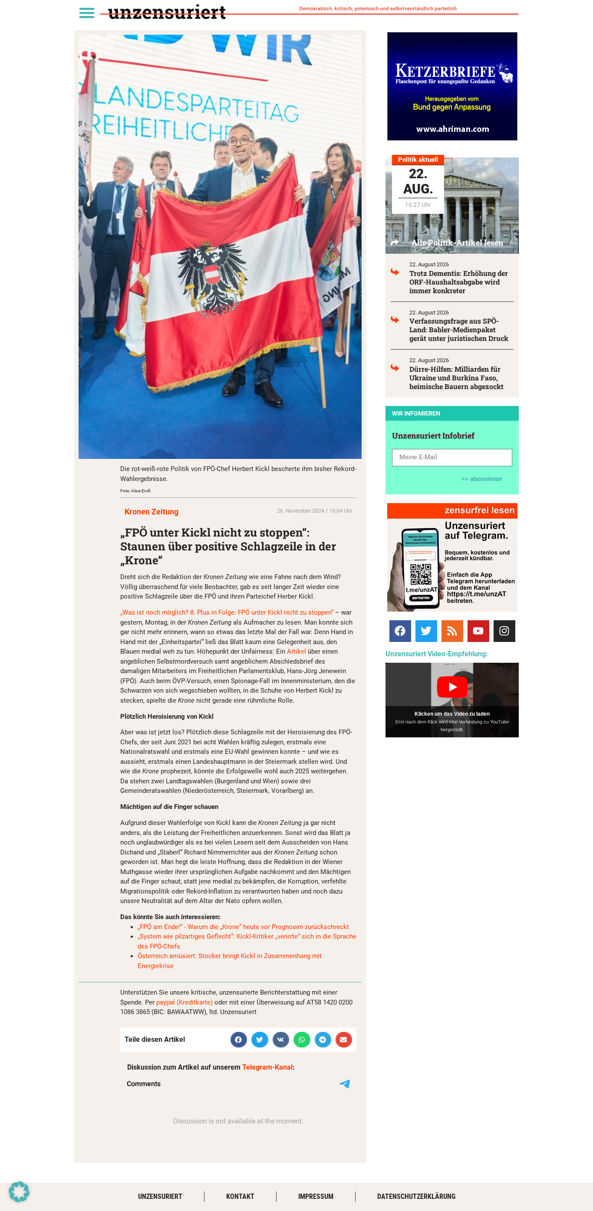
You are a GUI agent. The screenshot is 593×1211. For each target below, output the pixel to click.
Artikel (297, 651)
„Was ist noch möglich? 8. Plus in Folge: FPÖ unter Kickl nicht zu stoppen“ (226, 612)
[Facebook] (400, 631)
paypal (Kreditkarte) (184, 1002)
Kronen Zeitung (151, 511)
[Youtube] (478, 631)
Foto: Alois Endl (135, 490)
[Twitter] (426, 631)
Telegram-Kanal (267, 1067)
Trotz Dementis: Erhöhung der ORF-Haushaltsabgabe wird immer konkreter (458, 281)
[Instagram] (504, 631)
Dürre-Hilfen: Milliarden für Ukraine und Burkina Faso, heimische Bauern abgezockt (456, 377)
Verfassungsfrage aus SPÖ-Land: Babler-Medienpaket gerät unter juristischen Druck (458, 329)
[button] (86, 12)
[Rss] (452, 631)
